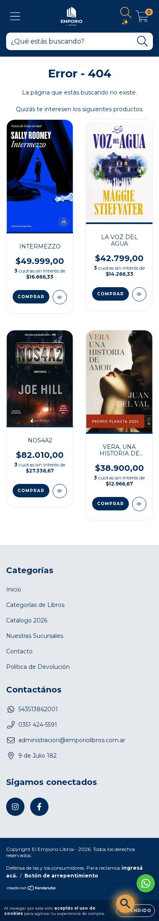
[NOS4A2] (60, 491)
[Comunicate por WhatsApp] (146, 883)
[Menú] (15, 16)
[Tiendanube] (31, 889)
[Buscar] (142, 41)
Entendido (135, 910)
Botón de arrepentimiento (61, 876)
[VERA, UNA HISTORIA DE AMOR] (139, 504)
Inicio (13, 589)
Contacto (19, 651)
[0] (142, 18)
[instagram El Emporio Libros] (15, 807)
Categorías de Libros (35, 605)
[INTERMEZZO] (60, 297)
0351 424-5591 (37, 724)
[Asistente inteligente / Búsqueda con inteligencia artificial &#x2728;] (125, 904)
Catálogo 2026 (26, 620)
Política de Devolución (38, 666)
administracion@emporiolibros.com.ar (71, 740)
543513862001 (38, 709)
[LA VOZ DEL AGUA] (139, 294)
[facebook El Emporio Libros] (39, 807)
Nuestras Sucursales (34, 636)
